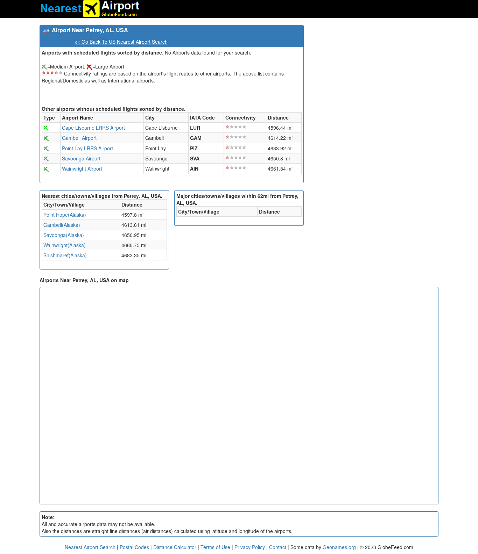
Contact (277, 547)
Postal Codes (134, 547)
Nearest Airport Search (90, 547)
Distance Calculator (174, 547)
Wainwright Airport (82, 168)
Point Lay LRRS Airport (87, 148)
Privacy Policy (250, 547)
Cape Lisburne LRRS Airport (93, 127)
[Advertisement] (373, 74)
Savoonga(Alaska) (63, 234)
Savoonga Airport (81, 158)
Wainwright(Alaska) (64, 245)
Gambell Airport (79, 137)
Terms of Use (216, 547)
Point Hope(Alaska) (64, 214)
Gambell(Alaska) (61, 224)
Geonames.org (339, 547)
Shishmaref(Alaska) (65, 255)
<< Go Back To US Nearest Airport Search (121, 41)
